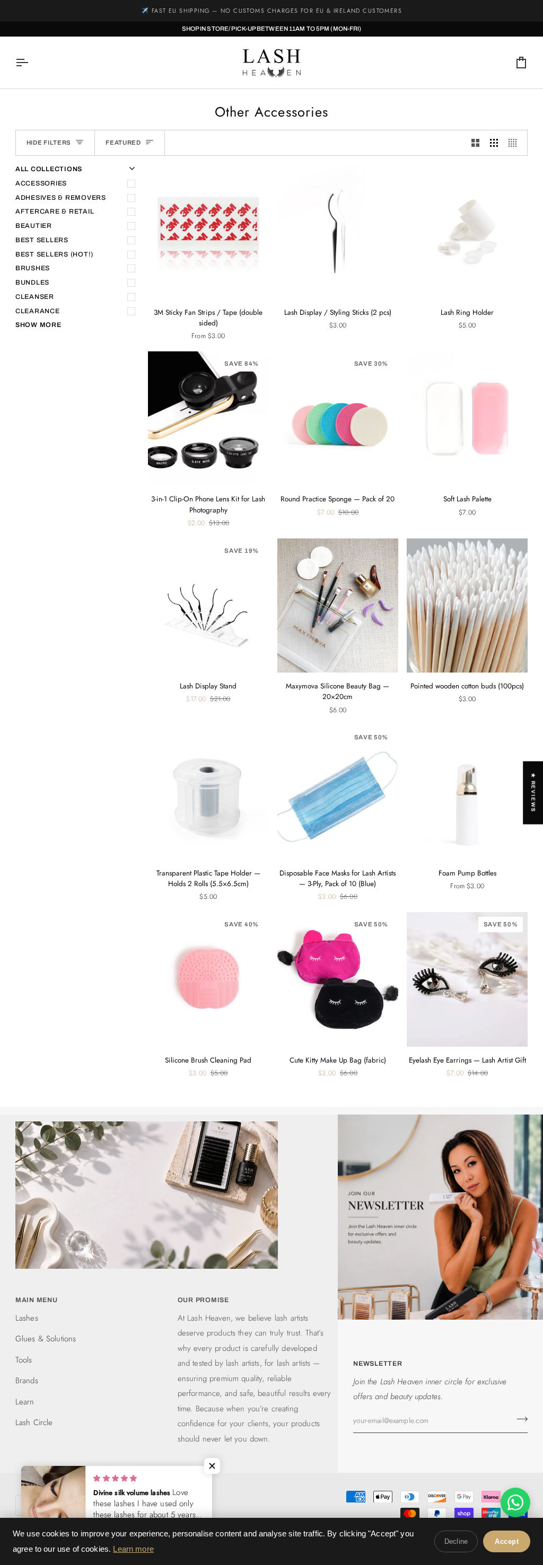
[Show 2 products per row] (475, 143)
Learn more (133, 1548)
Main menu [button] (36, 1300)
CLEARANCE (37, 311)
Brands (26, 1380)
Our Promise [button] (203, 1300)
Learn (24, 1402)
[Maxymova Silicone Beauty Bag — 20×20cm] (337, 605)
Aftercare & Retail (54, 211)
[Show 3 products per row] (494, 143)
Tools (23, 1360)
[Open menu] (31, 63)
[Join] (519, 1419)
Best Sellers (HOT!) (54, 254)
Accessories (41, 183)
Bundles (32, 282)
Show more (38, 325)
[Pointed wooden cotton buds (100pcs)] (467, 605)
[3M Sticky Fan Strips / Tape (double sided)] (208, 231)
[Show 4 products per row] (515, 143)
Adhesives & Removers (60, 197)
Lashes (26, 1318)
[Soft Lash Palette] (467, 418)
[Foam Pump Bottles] (467, 792)
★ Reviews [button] (533, 792)
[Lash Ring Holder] (467, 231)
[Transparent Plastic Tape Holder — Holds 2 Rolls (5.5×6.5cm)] (208, 792)
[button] (212, 1466)
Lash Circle (34, 1422)
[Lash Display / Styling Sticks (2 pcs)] (337, 231)
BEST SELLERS (41, 240)
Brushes (32, 268)
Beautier (33, 225)
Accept (507, 1541)
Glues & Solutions (45, 1339)
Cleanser (34, 296)
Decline (456, 1541)
